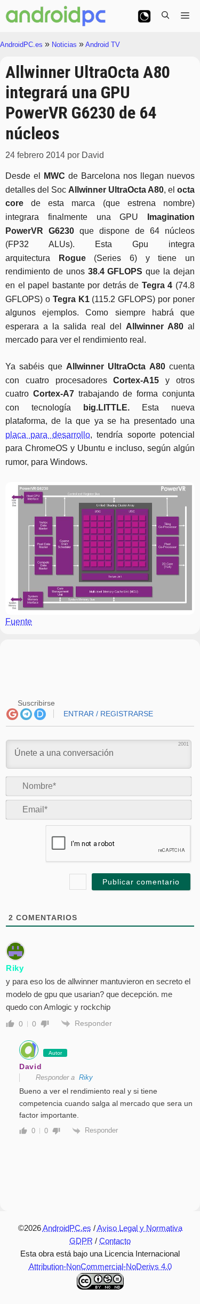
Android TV (102, 45)
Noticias (64, 45)
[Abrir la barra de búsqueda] (165, 16)
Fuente (18, 621)
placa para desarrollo (47, 434)
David (30, 1066)
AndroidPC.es (21, 45)
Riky (15, 968)
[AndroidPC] (56, 16)
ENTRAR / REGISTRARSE (107, 713)
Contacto (115, 1240)
